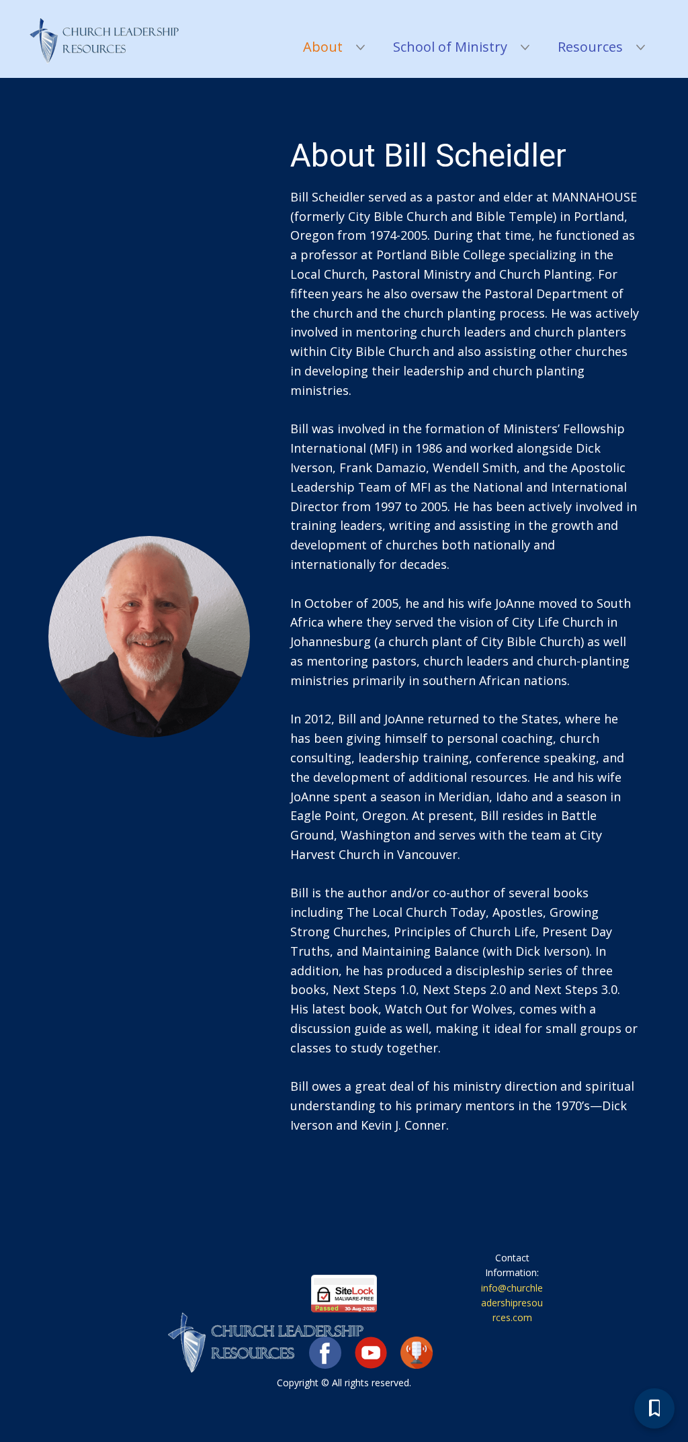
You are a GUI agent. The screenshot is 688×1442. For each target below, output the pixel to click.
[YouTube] (371, 1353)
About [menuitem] (323, 47)
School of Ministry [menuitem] (450, 47)
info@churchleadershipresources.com (512, 1302)
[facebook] (325, 1353)
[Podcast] (416, 1353)
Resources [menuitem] (590, 47)
